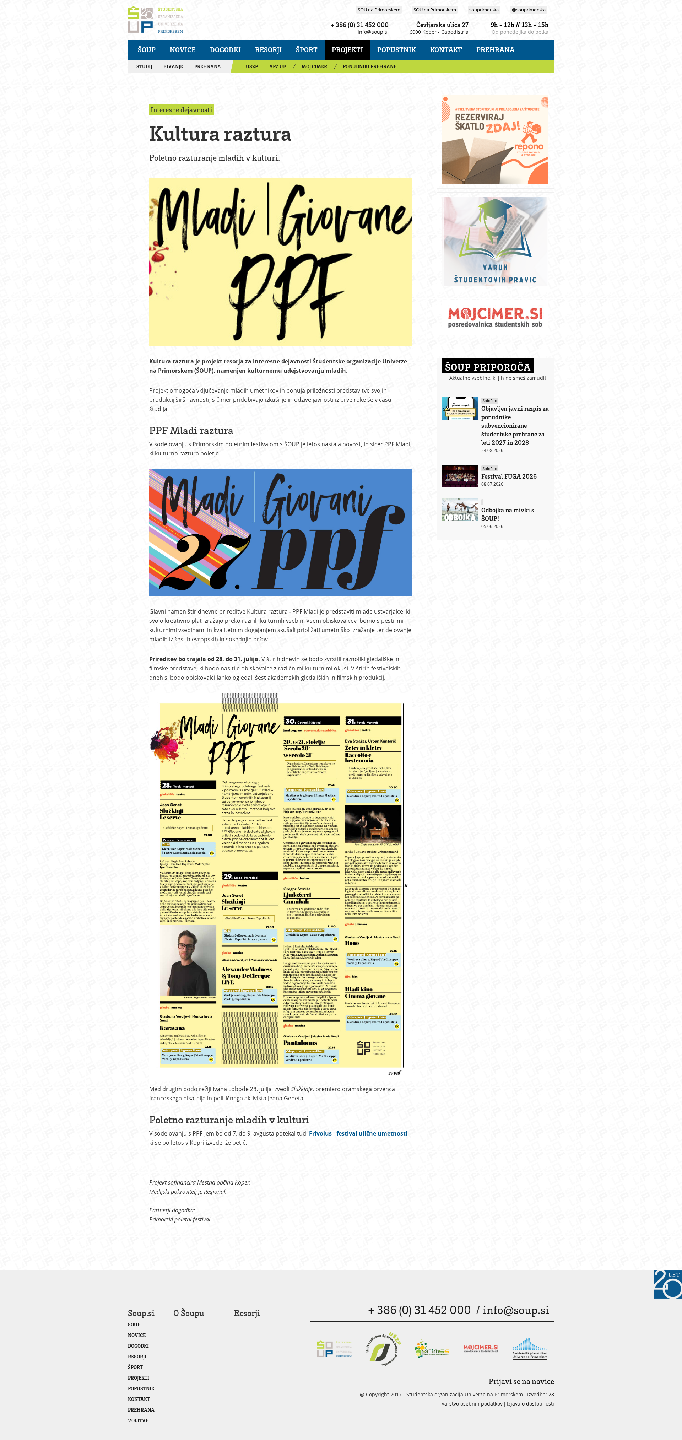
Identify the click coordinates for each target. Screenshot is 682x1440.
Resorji (268, 49)
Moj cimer (314, 66)
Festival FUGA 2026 (509, 476)
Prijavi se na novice (521, 1381)
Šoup (147, 49)
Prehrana (495, 49)
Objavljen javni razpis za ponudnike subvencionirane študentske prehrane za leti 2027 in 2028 (515, 425)
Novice (183, 49)
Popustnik (396, 49)
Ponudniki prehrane (369, 66)
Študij (144, 66)
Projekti (347, 49)
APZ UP (277, 66)
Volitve (138, 1420)
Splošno (489, 400)
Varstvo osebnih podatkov (472, 1403)
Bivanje (173, 66)
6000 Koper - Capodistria (439, 31)
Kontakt (446, 49)
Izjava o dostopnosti (530, 1403)
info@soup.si (373, 31)
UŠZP (252, 66)
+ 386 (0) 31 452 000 (360, 24)
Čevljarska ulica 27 (442, 24)
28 (551, 1394)
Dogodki (225, 49)
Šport (307, 49)
